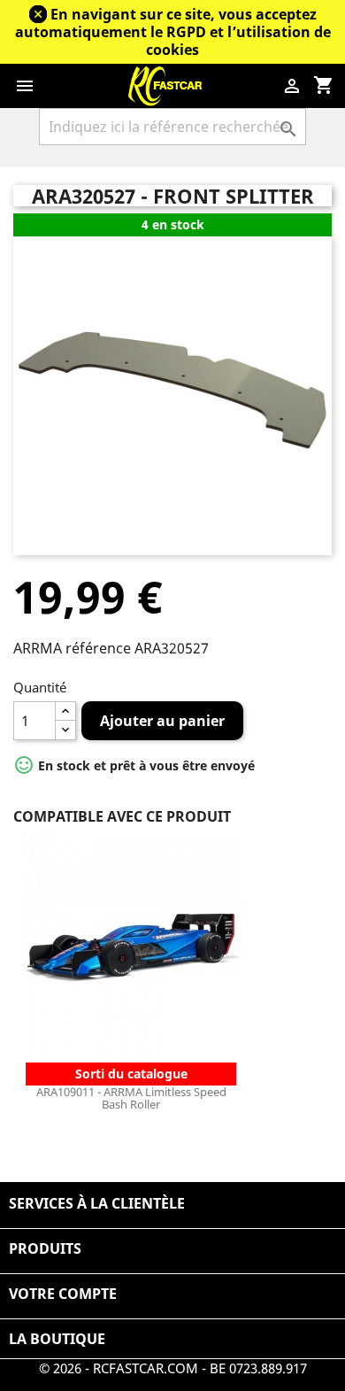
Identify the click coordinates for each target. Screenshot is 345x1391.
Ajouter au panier (162, 720)
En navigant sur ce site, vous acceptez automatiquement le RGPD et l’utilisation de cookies (173, 31)
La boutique (57, 1338)
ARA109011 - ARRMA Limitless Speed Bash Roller (131, 1098)
